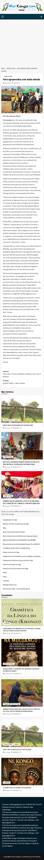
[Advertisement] (22, 42)
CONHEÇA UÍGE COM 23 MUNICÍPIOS (16, 548)
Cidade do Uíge (8, 76)
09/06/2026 (16, 506)
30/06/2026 (16, 428)
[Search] (41, 16)
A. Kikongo (7, 623)
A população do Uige (10, 520)
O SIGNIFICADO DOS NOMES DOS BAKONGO (17, 788)
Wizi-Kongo (8, 83)
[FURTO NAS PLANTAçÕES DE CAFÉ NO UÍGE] (22, 409)
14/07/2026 (16, 633)
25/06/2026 (16, 790)
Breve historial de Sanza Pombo (14, 532)
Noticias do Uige (14, 704)
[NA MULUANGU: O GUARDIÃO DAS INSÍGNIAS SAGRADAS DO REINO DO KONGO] (22, 652)
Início (5, 576)
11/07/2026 (16, 673)
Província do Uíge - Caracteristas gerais (16, 589)
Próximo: (14, 382)
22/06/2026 (16, 467)
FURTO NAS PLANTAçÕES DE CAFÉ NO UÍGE (18, 425)
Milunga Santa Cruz (9, 585)
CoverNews (25, 857)
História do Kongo (9, 663)
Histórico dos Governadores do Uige (15, 568)
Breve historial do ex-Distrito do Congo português (20, 536)
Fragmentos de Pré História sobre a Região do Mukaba (22, 556)
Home (5, 572)
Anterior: (22, 374)
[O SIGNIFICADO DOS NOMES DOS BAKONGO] (22, 771)
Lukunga (6, 581)
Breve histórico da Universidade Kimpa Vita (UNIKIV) (21, 544)
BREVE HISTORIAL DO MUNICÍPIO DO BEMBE (19, 540)
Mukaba (17, 420)
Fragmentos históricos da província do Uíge (18, 560)
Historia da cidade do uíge (12, 564)
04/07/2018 (17, 83)
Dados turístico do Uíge (11, 552)
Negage (6, 704)
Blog (4, 528)
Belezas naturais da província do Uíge (16, 524)
